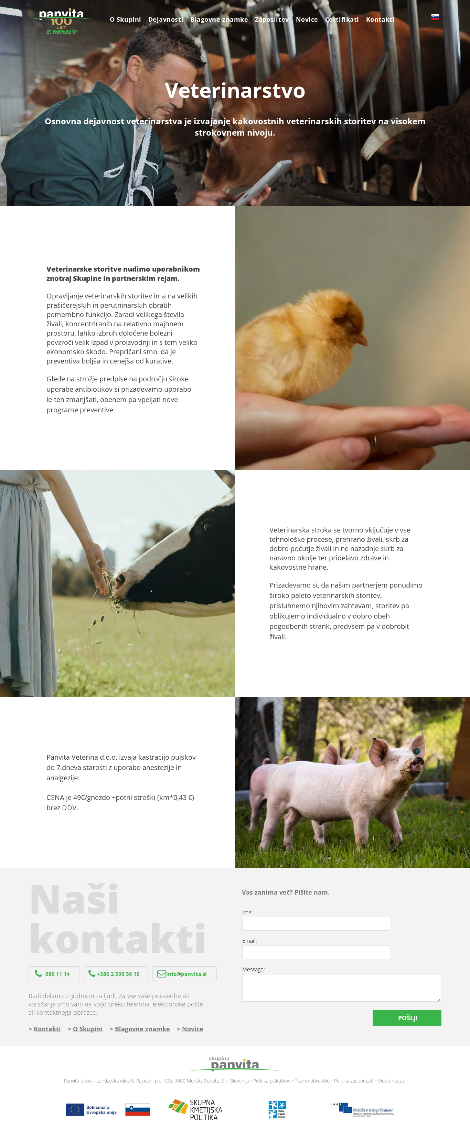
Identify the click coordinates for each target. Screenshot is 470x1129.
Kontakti (47, 1029)
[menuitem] (125, 19)
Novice (192, 1029)
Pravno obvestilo (312, 1080)
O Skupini (88, 1029)
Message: (253, 969)
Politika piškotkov (271, 1080)
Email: (249, 941)
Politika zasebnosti (354, 1080)
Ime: (247, 912)
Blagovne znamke (142, 1029)
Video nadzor (392, 1080)
